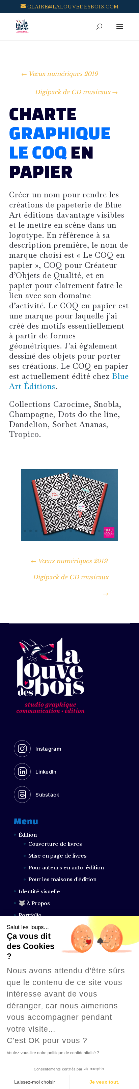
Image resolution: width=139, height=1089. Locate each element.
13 (93, 531)
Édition (28, 834)
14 (99, 531)
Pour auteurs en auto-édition (66, 867)
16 (111, 531)
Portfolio (30, 915)
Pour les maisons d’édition (62, 879)
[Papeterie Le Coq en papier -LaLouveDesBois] (69, 541)
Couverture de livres (55, 843)
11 (82, 531)
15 (105, 531)
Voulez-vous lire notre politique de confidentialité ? (53, 1053)
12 (88, 531)
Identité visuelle (39, 891)
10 (76, 531)
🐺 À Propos (34, 903)
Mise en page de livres (57, 855)
